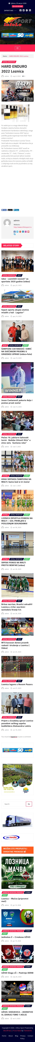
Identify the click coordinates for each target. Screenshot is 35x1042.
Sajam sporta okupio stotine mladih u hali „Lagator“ (15, 311)
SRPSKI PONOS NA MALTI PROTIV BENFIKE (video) (13, 564)
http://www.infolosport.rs (23, 227)
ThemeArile (28, 1031)
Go (29, 804)
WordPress (7, 1031)
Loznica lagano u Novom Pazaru (17, 684)
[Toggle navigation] (17, 48)
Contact (30, 1036)
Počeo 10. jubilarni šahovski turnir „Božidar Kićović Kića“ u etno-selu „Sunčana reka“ (16, 440)
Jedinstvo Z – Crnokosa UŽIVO (15, 937)
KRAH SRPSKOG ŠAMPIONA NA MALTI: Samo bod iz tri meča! (16, 480)
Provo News (17, 1031)
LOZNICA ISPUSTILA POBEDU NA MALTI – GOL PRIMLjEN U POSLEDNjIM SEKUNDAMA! (17, 520)
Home (5, 56)
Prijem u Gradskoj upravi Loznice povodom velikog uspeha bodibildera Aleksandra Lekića (17, 723)
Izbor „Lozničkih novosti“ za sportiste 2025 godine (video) (15, 280)
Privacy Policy (22, 1037)
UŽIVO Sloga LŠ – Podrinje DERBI (17, 973)
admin (7, 76)
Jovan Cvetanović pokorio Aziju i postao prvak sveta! (16, 401)
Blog (16, 1036)
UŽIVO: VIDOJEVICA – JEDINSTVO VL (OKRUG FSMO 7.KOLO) (17, 1013)
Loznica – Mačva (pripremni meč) (14, 900)
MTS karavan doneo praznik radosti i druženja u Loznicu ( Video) (15, 645)
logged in (14, 737)
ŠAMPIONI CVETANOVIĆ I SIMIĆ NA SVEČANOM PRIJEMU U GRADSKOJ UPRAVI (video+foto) (16, 351)
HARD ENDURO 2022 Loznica (18, 56)
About (10, 1036)
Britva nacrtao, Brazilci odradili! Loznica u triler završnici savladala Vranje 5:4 (16, 607)
